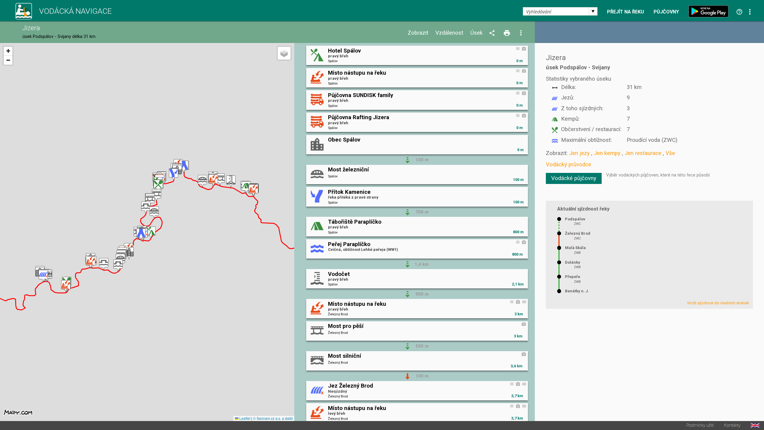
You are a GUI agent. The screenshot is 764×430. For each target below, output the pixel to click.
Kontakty (732, 425)
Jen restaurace (643, 153)
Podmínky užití (700, 425)
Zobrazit (418, 33)
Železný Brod (577, 233)
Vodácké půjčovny (573, 178)
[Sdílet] (493, 33)
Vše (670, 153)
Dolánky (572, 262)
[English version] (755, 425)
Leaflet (244, 418)
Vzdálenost (449, 33)
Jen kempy (607, 153)
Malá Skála (575, 247)
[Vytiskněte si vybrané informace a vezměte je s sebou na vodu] (507, 33)
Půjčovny (666, 12)
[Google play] (709, 11)
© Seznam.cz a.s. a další (273, 418)
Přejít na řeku (625, 12)
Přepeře (572, 276)
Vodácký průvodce (568, 164)
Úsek (476, 33)
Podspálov (575, 219)
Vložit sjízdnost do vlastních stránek (718, 303)
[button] (253, 190)
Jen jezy (579, 153)
